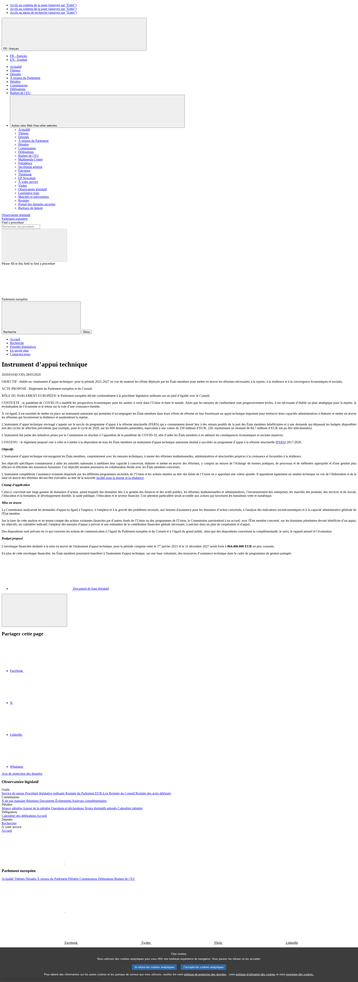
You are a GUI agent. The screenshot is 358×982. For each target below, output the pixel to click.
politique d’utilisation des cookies (255, 974)
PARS (281, 442)
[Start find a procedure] (34, 245)
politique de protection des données (205, 974)
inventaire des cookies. (300, 974)
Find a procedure (13, 222)
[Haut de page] (34, 610)
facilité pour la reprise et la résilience (120, 478)
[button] (64, 862)
